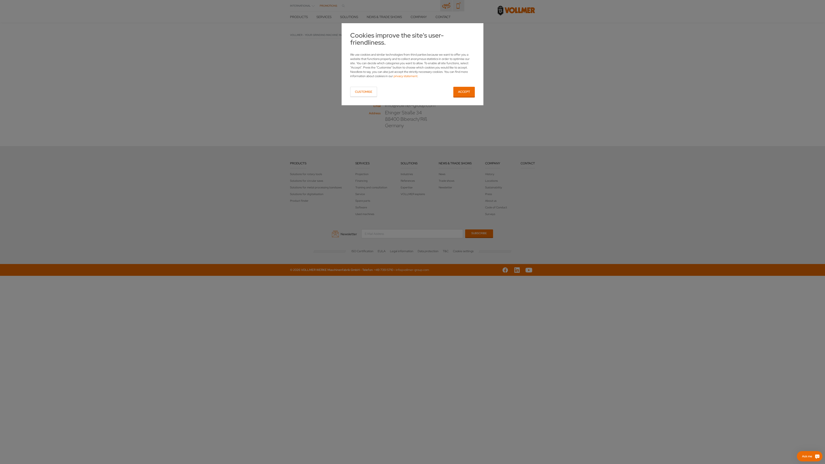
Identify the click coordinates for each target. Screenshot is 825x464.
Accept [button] (464, 92)
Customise (363, 92)
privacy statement (405, 76)
